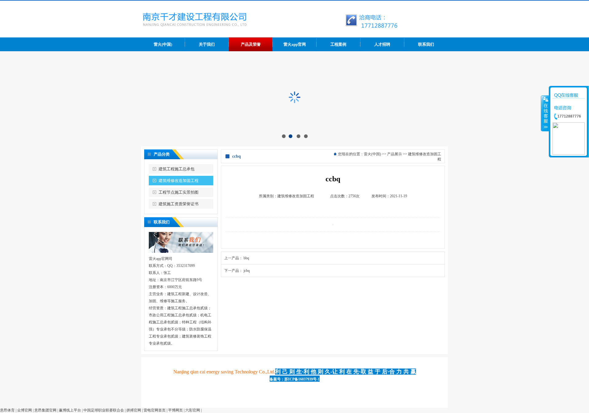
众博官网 (24, 410)
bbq (246, 258)
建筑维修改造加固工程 (178, 180)
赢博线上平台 (70, 410)
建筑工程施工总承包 (176, 169)
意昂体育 (7, 410)
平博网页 (175, 410)
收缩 (545, 113)
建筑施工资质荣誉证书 (178, 204)
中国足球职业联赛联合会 (103, 410)
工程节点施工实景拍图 (178, 192)
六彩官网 (192, 410)
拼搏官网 (133, 410)
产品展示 (394, 154)
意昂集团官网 (45, 410)
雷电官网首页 (155, 410)
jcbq (247, 270)
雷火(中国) (372, 154)
